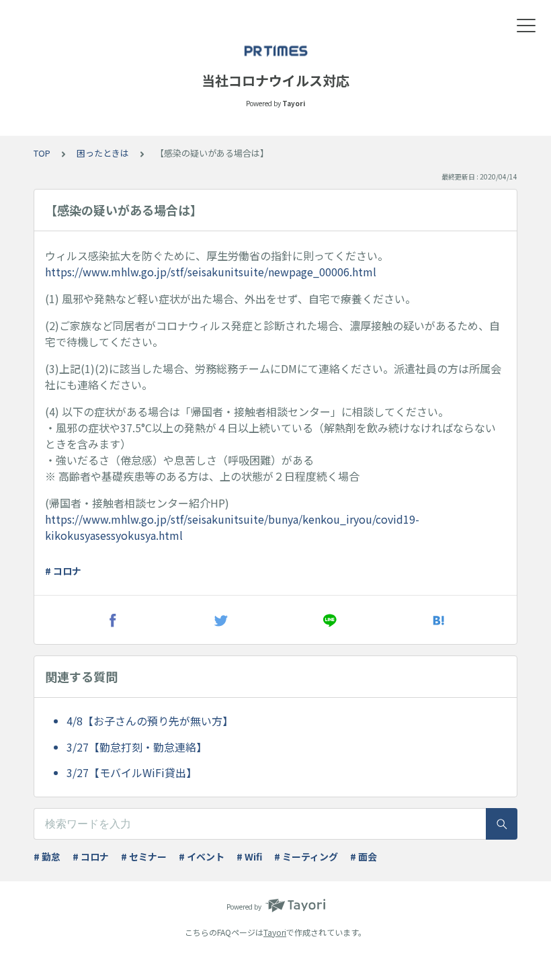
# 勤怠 (47, 856)
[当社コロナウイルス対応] (275, 50)
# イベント (201, 856)
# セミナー (144, 856)
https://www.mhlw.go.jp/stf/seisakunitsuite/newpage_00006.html (210, 272)
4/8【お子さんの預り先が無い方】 (150, 721)
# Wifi (249, 856)
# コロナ (63, 570)
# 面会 (363, 856)
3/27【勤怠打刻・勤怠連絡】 (137, 747)
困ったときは (103, 153)
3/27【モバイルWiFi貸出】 (132, 772)
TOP (42, 153)
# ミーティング (306, 856)
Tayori (274, 932)
